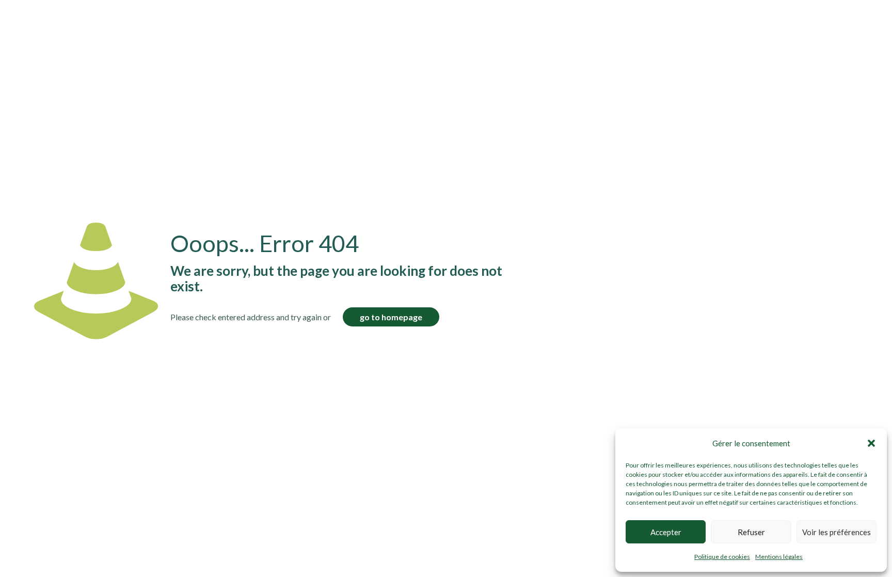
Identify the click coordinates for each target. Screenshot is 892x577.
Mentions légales (779, 556)
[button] (871, 443)
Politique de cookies (722, 556)
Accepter (665, 532)
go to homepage (391, 317)
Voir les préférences (836, 532)
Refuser (751, 532)
